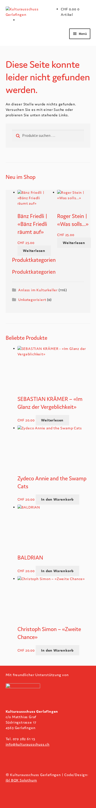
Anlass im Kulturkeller (38, 290)
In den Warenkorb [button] (57, 499)
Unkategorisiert (32, 299)
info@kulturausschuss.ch (27, 744)
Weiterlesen (34, 250)
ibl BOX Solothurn (21, 780)
